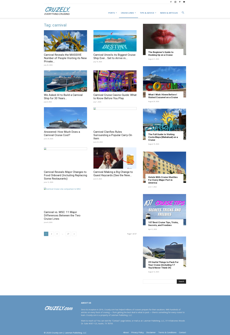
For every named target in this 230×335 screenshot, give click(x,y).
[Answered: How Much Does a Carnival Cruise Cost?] (65, 117)
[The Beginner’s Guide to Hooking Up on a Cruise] (164, 39)
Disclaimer (151, 332)
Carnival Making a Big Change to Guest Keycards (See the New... (113, 173)
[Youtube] (184, 2)
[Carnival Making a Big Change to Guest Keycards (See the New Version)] (115, 158)
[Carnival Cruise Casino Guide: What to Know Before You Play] (115, 81)
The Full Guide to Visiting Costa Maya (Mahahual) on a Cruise (163, 137)
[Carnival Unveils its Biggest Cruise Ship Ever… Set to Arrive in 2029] (115, 40)
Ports (111, 12)
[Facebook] (171, 2)
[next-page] (74, 234)
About (126, 332)
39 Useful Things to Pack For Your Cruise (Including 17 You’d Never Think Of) (163, 265)
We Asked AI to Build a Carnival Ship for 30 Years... (63, 96)
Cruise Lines (127, 12)
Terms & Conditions (167, 332)
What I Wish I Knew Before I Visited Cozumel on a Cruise (163, 96)
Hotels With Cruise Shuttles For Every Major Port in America (163, 180)
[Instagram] (175, 2)
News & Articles (169, 12)
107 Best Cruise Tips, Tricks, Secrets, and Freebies (163, 223)
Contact (182, 332)
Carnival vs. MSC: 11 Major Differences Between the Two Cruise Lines (62, 215)
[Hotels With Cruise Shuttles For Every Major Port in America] (164, 167)
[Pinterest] (180, 2)
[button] (183, 13)
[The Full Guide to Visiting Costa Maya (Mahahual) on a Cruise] (164, 124)
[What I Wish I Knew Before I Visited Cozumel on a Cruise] (164, 81)
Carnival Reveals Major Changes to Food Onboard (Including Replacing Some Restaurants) (65, 175)
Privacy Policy (137, 332)
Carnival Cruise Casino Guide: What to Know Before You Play (115, 96)
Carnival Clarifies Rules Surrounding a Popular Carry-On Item (112, 135)
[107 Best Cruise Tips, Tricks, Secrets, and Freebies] (164, 209)
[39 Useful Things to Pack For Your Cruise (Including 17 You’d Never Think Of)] (164, 252)
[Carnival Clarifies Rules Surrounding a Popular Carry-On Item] (115, 117)
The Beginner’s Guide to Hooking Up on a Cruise (160, 53)
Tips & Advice (147, 12)
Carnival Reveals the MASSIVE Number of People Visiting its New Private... (65, 58)
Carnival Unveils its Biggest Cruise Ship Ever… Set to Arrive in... (114, 56)
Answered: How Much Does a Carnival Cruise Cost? (62, 133)
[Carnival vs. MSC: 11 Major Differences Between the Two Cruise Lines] (65, 198)
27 (68, 234)
